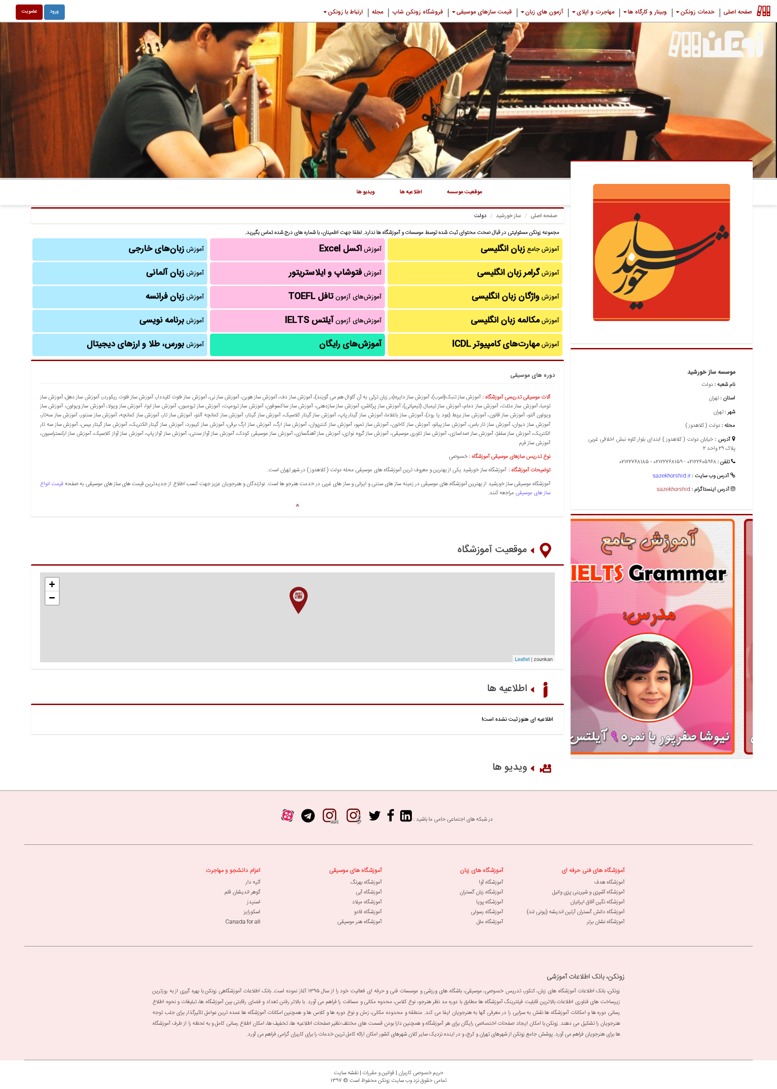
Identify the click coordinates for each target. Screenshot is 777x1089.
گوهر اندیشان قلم (242, 892)
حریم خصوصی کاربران (420, 1072)
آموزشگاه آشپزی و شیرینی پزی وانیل (588, 892)
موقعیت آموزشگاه (492, 550)
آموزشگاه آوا (491, 882)
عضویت (29, 12)
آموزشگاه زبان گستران (481, 892)
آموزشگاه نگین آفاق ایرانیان (597, 901)
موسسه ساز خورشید (711, 372)
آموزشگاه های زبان (481, 870)
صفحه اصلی (544, 215)
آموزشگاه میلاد (367, 901)
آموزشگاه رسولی (487, 911)
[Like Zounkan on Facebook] (390, 819)
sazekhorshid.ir (671, 475)
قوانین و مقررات (378, 1072)
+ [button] (52, 584)
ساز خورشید (508, 215)
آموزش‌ (175, 297)
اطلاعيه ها (411, 191)
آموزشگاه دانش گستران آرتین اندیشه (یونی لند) (576, 911)
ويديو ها (366, 191)
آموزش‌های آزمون (335, 297)
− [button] (52, 597)
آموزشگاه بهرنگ (366, 882)
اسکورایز (252, 911)
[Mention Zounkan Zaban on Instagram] (330, 819)
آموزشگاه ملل (490, 921)
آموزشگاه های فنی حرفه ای (593, 870)
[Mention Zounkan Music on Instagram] (353, 819)
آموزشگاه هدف (609, 882)
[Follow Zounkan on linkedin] (406, 819)
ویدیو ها (509, 767)
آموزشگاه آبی (369, 892)
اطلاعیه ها (507, 689)
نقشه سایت (346, 1072)
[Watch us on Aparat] (287, 819)
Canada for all (242, 921)
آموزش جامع (520, 249)
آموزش (518, 273)
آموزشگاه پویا (489, 901)
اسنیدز (253, 901)
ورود (54, 12)
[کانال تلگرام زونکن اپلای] (308, 819)
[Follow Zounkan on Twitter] (374, 819)
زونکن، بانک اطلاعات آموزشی (586, 976)
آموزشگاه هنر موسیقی (359, 921)
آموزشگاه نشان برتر (606, 921)
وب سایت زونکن (395, 1080)
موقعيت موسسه (464, 191)
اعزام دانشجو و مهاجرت (233, 870)
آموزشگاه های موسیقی (355, 870)
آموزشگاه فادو (368, 911)
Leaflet (522, 658)
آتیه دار (253, 882)
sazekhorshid (673, 489)
